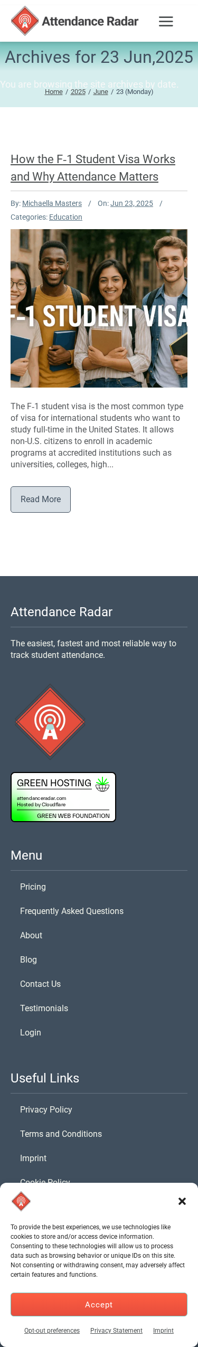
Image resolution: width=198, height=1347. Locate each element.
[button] (182, 1201)
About (31, 935)
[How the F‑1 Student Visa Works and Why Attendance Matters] (93, 302)
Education (65, 217)
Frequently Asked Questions (72, 911)
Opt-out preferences (52, 1330)
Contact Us (40, 984)
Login (30, 1033)
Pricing (33, 887)
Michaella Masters (52, 203)
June (100, 92)
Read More (41, 499)
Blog (28, 960)
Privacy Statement (116, 1330)
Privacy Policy (46, 1110)
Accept (99, 1305)
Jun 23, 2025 (131, 203)
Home (54, 92)
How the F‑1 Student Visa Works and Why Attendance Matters (99, 278)
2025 (78, 92)
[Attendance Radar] (77, 20)
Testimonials (44, 1008)
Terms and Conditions (61, 1134)
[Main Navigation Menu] (167, 26)
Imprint (163, 1330)
